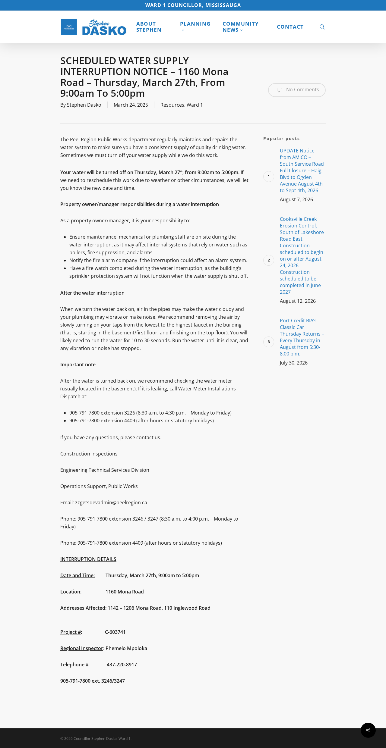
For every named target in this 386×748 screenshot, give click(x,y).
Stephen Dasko (84, 105)
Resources (172, 105)
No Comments (302, 89)
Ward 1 (195, 105)
